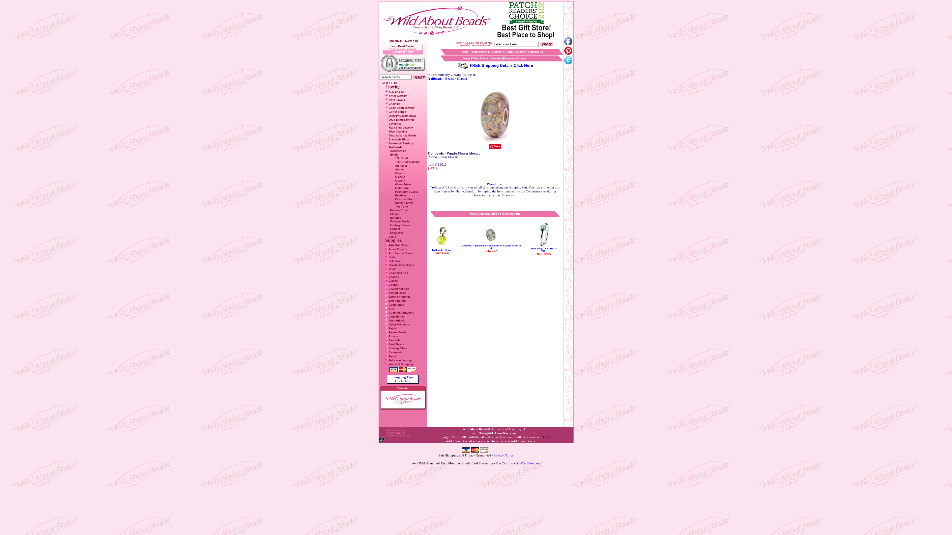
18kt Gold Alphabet (407, 161)
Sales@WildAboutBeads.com (498, 433)
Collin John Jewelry (402, 107)
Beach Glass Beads (401, 265)
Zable (392, 236)
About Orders (516, 51)
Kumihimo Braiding (401, 312)
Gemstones (396, 304)
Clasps (394, 214)
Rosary (393, 336)
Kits (391, 308)
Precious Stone (405, 199)
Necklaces (396, 232)
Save (497, 146)
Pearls (393, 328)
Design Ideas (397, 292)
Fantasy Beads (400, 221)
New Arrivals (397, 320)
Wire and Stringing (401, 364)
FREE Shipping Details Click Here (501, 65)
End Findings (397, 300)
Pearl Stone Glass (406, 191)
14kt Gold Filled (399, 245)
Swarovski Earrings (401, 143)
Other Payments (399, 324)
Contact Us (535, 51)
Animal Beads (398, 249)
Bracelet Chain (399, 210)
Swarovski (395, 352)
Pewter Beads (398, 332)
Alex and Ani (397, 91)
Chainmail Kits (398, 272)
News (467, 58)
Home (464, 51)
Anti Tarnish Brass (401, 253)
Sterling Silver (404, 202)
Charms (394, 276)
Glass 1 (400, 173)
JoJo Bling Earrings (402, 119)
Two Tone (401, 206)
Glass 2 (400, 176)
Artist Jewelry (398, 95)
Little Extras (396, 316)
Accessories (398, 150)
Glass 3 (400, 180)
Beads (394, 154)
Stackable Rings (399, 139)
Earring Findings (400, 296)
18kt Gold (401, 158)
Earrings (395, 217)
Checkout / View (403, 51)
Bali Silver (395, 261)
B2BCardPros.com (528, 463)
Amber (399, 169)
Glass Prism (403, 184)
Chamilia (394, 103)
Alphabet (401, 165)
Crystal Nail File (399, 288)
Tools (392, 356)
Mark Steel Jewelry (401, 127)
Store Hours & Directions (488, 51)
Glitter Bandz (397, 111)
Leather (395, 228)
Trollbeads (395, 147)
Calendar (496, 58)
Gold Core (402, 188)
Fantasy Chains (400, 225)
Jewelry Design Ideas (402, 115)
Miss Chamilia (398, 131)
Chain (392, 269)
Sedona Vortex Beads (402, 135)
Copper (393, 284)
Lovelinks (395, 123)
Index (547, 437)
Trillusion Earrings (401, 360)
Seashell (394, 340)
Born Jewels (397, 99)
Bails (392, 257)
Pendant (400, 195)
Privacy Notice (503, 455)
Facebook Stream (514, 58)
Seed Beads (396, 344)
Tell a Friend (480, 58)
